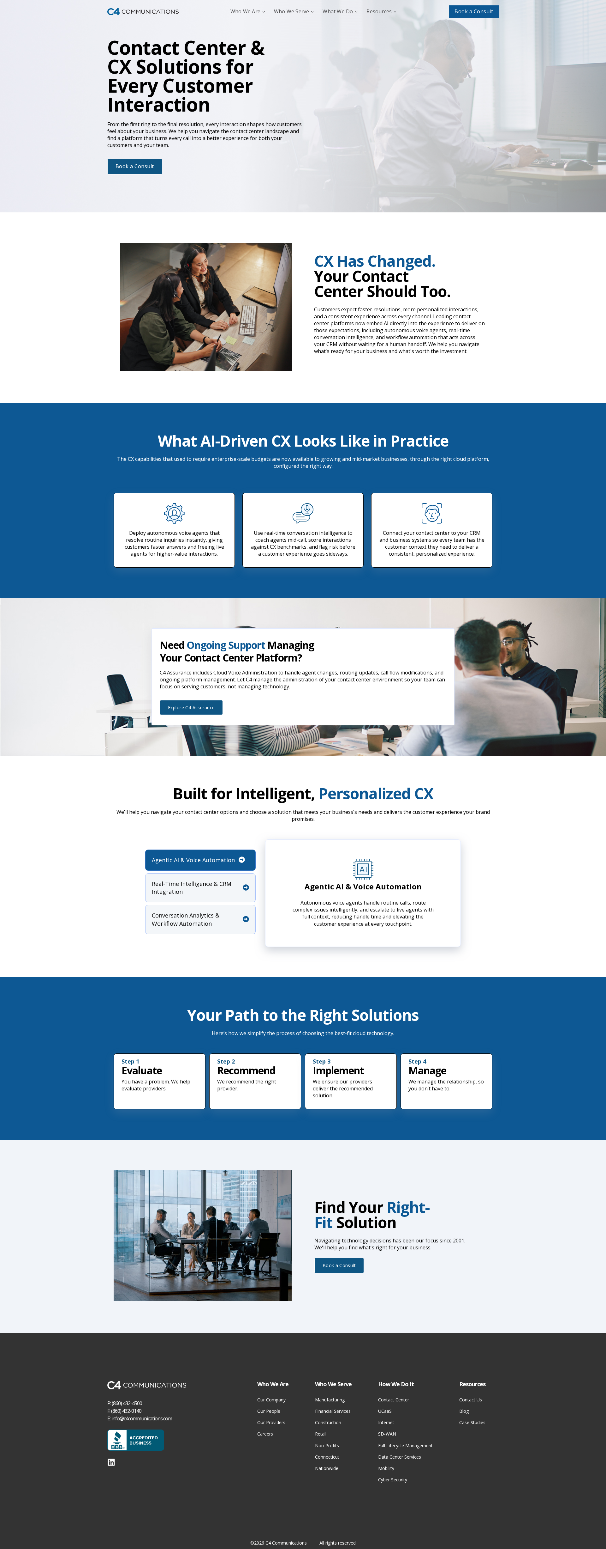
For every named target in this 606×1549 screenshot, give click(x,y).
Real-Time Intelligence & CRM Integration (191, 887)
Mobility (386, 1468)
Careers (265, 1433)
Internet (386, 1422)
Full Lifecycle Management (405, 1445)
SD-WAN (387, 1433)
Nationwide (326, 1468)
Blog (464, 1411)
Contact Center (393, 1399)
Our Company (271, 1399)
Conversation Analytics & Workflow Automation (185, 919)
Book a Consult (473, 11)
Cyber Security (392, 1479)
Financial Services (333, 1411)
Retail (320, 1433)
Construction (328, 1422)
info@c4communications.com (141, 1418)
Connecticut (327, 1457)
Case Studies (472, 1422)
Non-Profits (327, 1445)
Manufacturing (330, 1399)
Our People (268, 1411)
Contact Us (470, 1399)
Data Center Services (399, 1457)
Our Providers (271, 1422)
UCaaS (385, 1411)
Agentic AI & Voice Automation (193, 860)
